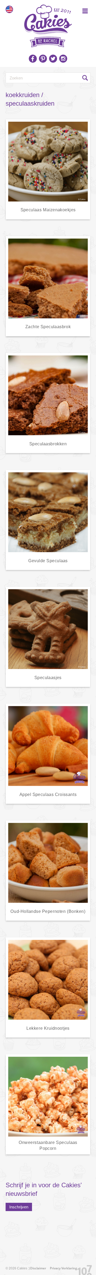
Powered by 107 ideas (82, 1269)
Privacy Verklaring (63, 1268)
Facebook (33, 58)
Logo (48, 24)
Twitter (53, 58)
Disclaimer (38, 1268)
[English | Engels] (9, 9)
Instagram (63, 58)
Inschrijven (18, 1207)
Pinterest (43, 58)
